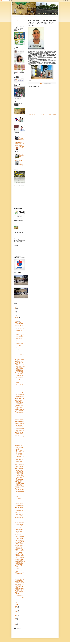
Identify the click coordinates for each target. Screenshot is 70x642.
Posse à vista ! (17, 574)
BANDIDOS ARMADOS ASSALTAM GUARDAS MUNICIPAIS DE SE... (19, 543)
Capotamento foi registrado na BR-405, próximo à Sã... (19, 576)
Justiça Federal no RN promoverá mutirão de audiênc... (19, 454)
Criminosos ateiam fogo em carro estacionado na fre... (19, 445)
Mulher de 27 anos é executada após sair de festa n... (19, 323)
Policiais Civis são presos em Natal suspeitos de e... (19, 390)
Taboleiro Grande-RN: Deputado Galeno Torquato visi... (19, 364)
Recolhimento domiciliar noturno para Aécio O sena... (20, 386)
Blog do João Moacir (18, 135)
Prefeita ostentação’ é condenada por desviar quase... (19, 439)
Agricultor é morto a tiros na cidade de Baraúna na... (19, 591)
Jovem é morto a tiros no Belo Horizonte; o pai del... (19, 421)
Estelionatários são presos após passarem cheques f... (19, 501)
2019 (15, 313)
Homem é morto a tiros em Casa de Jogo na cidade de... (19, 433)
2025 (15, 306)
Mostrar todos (23, 167)
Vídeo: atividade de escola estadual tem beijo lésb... (19, 371)
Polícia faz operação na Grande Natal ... (18, 513)
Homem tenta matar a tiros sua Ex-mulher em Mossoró (19, 394)
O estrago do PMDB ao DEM (19, 334)
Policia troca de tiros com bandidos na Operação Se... (19, 375)
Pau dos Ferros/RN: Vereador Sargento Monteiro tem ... (19, 360)
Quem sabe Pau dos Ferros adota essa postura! (19, 441)
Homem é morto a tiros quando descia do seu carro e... (19, 392)
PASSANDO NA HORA (18, 145)
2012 (15, 622)
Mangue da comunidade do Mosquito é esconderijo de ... (19, 582)
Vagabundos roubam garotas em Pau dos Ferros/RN (19, 520)
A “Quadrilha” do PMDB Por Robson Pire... (19, 587)
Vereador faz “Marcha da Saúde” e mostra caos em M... (19, 518)
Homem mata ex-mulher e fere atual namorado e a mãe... (19, 328)
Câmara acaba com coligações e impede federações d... (20, 367)
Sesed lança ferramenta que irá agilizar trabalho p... (19, 431)
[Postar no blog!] (47, 83)
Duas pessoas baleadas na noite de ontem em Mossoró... (19, 382)
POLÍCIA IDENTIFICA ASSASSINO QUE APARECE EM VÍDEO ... (19, 331)
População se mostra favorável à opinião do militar (19, 349)
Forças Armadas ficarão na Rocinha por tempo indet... (19, 459)
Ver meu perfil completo (17, 242)
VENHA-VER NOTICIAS (18, 160)
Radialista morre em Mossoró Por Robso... (19, 593)
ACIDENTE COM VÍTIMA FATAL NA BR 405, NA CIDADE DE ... (20, 555)
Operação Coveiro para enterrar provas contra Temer (19, 426)
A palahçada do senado (18, 333)
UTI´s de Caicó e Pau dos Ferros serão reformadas (19, 539)
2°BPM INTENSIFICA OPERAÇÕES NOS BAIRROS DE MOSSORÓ (19, 482)
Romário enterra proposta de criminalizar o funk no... (19, 480)
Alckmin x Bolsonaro (18, 578)
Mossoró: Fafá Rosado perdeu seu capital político (19, 537)
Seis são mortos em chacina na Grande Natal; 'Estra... (20, 443)
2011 (15, 623)
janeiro (16, 615)
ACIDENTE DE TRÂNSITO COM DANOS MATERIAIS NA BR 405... (19, 550)
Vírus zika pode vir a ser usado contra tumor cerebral (19, 580)
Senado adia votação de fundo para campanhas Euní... (19, 506)
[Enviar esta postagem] (44, 83)
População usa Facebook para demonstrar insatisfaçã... (19, 560)
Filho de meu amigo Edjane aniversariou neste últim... (19, 527)
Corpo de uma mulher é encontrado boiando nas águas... (19, 407)
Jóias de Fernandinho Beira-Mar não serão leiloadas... (19, 405)
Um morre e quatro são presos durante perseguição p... (19, 336)
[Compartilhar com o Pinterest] (50, 83)
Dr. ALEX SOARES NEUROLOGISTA (18, 534)
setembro (16, 321)
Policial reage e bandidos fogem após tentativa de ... (19, 475)
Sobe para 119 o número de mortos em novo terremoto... (19, 522)
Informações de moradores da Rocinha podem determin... (19, 424)
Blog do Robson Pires (18, 142)
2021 (15, 311)
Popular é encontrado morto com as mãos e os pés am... (19, 489)
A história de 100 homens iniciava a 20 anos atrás (19, 546)
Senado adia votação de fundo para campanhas (19, 498)
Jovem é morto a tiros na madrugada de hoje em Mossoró (19, 571)
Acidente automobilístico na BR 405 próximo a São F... (20, 562)
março (16, 612)
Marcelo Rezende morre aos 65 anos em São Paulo (19, 585)
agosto (16, 606)
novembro (17, 318)
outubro (16, 320)
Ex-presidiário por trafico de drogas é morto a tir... (19, 403)
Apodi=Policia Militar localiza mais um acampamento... (19, 356)
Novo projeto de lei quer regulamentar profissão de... (19, 491)
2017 (15, 316)
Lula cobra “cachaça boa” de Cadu (19, 143)
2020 (15, 312)
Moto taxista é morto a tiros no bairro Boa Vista (19, 487)
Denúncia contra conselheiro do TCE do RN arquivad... (19, 541)
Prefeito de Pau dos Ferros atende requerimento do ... (19, 485)
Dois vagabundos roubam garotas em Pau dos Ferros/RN (19, 515)
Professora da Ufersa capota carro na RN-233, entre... (19, 343)
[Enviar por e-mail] (46, 83)
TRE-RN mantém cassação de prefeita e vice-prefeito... (19, 362)
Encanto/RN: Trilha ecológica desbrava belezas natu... (19, 397)
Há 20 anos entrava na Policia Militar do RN (19, 599)
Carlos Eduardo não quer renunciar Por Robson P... (19, 345)
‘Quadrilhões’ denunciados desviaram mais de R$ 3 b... (19, 597)
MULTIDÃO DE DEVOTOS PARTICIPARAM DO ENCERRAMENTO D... (19, 326)
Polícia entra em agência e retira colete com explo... (19, 338)
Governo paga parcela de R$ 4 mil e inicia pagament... (19, 377)
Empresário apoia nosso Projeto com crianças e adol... (19, 525)
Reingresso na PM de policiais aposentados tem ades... (19, 595)
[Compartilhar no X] (48, 83)
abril (16, 611)
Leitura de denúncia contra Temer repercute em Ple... (19, 384)
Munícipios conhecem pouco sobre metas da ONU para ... (20, 589)
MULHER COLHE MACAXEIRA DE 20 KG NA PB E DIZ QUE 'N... (20, 436)
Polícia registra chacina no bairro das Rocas (19, 379)
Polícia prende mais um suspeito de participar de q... (19, 548)
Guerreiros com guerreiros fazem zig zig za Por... (19, 369)
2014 (15, 619)
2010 (15, 624)
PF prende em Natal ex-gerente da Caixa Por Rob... (19, 354)
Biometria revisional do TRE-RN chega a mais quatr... (19, 448)
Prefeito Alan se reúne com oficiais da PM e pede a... (19, 510)
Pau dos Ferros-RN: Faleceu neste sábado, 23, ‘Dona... (19, 415)
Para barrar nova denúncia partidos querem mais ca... (19, 412)
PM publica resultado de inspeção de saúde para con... (19, 462)
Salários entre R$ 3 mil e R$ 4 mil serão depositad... (19, 558)
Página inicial (42, 114)
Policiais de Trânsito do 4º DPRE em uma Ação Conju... (19, 508)
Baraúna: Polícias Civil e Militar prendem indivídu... (20, 464)
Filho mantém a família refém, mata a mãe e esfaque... (19, 503)
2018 (15, 315)
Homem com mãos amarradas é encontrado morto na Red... (19, 477)
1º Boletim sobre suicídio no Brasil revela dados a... (19, 399)
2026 (15, 304)
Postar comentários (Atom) (34, 115)
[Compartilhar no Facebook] (49, 83)
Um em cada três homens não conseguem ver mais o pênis (19, 496)
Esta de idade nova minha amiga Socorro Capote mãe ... (19, 532)
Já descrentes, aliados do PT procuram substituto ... (19, 573)
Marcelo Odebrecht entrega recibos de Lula (19, 401)
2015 (15, 618)
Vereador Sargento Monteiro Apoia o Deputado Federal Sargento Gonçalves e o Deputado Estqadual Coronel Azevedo (19, 23)
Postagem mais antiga (52, 114)
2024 (15, 307)
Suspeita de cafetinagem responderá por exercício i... (19, 388)
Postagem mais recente (31, 114)
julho (16, 607)
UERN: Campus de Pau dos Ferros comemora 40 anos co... (19, 451)
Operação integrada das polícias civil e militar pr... (19, 471)
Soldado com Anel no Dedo (19, 358)
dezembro (17, 317)
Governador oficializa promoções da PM (18, 553)
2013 (15, 620)
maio (16, 610)
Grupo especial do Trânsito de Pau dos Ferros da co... (19, 564)
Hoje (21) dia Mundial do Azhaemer (19, 493)
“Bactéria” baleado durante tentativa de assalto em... (19, 473)
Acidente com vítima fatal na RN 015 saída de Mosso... (19, 410)
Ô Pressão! (17, 449)
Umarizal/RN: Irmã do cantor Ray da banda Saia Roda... (19, 419)
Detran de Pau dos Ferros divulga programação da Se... (19, 602)
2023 (15, 308)
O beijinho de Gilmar (18, 413)
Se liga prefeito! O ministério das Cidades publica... (19, 417)
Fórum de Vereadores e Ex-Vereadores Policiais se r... (19, 347)
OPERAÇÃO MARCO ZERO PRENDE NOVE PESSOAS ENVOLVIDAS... (19, 457)
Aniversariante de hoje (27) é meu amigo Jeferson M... (19, 373)
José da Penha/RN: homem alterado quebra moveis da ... (19, 341)
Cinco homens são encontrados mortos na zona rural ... (20, 352)
